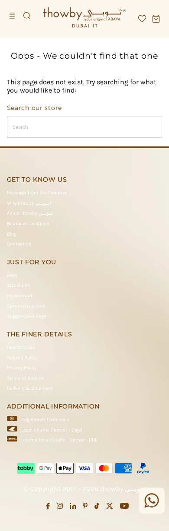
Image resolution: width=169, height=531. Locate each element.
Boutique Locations (28, 223)
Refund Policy (22, 358)
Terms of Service (25, 378)
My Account (19, 296)
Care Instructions (26, 306)
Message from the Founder (37, 193)
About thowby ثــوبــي (30, 213)
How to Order (21, 347)
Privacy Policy (21, 368)
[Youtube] (124, 507)
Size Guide (18, 285)
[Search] (27, 15)
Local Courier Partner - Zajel (51, 430)
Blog (11, 234)
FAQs (12, 275)
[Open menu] (13, 15)
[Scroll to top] (151, 507)
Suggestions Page (26, 316)
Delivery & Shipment (30, 388)
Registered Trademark (45, 419)
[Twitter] (109, 507)
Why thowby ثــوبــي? (29, 203)
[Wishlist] (142, 18)
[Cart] (156, 18)
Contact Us (19, 244)
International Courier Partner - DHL (59, 440)
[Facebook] (48, 507)
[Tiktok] (96, 507)
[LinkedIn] (73, 507)
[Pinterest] (85, 507)
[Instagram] (60, 507)
